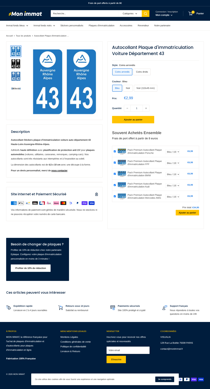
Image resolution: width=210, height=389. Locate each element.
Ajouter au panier (133, 119)
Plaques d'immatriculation (101, 25)
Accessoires (126, 25)
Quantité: (117, 108)
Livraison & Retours (70, 351)
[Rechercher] (145, 13)
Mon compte (163, 15)
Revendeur (143, 25)
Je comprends (164, 379)
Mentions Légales (69, 337)
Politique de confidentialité (73, 346)
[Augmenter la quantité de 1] (146, 108)
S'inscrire (116, 359)
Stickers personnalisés (71, 25)
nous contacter (59, 170)
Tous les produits (23, 36)
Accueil (9, 36)
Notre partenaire (162, 25)
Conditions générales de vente (75, 341)
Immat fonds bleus (15, 25)
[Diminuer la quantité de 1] (127, 108)
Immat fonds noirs (43, 25)
